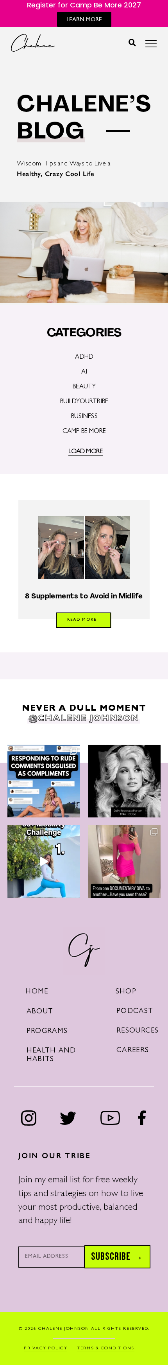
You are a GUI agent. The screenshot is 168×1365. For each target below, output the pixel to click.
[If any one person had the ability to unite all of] (124, 781)
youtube (110, 1117)
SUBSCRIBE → (117, 1256)
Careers (132, 1050)
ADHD (84, 357)
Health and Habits (51, 1055)
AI (84, 372)
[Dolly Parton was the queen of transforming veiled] (43, 781)
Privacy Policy (45, 1348)
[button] (132, 42)
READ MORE (82, 620)
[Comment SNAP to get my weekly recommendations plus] (124, 861)
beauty (84, 387)
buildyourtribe (84, 402)
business (84, 417)
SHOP (126, 992)
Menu (151, 46)
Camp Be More (84, 432)
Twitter (68, 1118)
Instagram (29, 1118)
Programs (47, 1031)
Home (36, 992)
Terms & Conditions (105, 1348)
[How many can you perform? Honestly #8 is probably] (43, 861)
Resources (137, 1031)
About (40, 1012)
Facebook (141, 1117)
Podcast (134, 1011)
